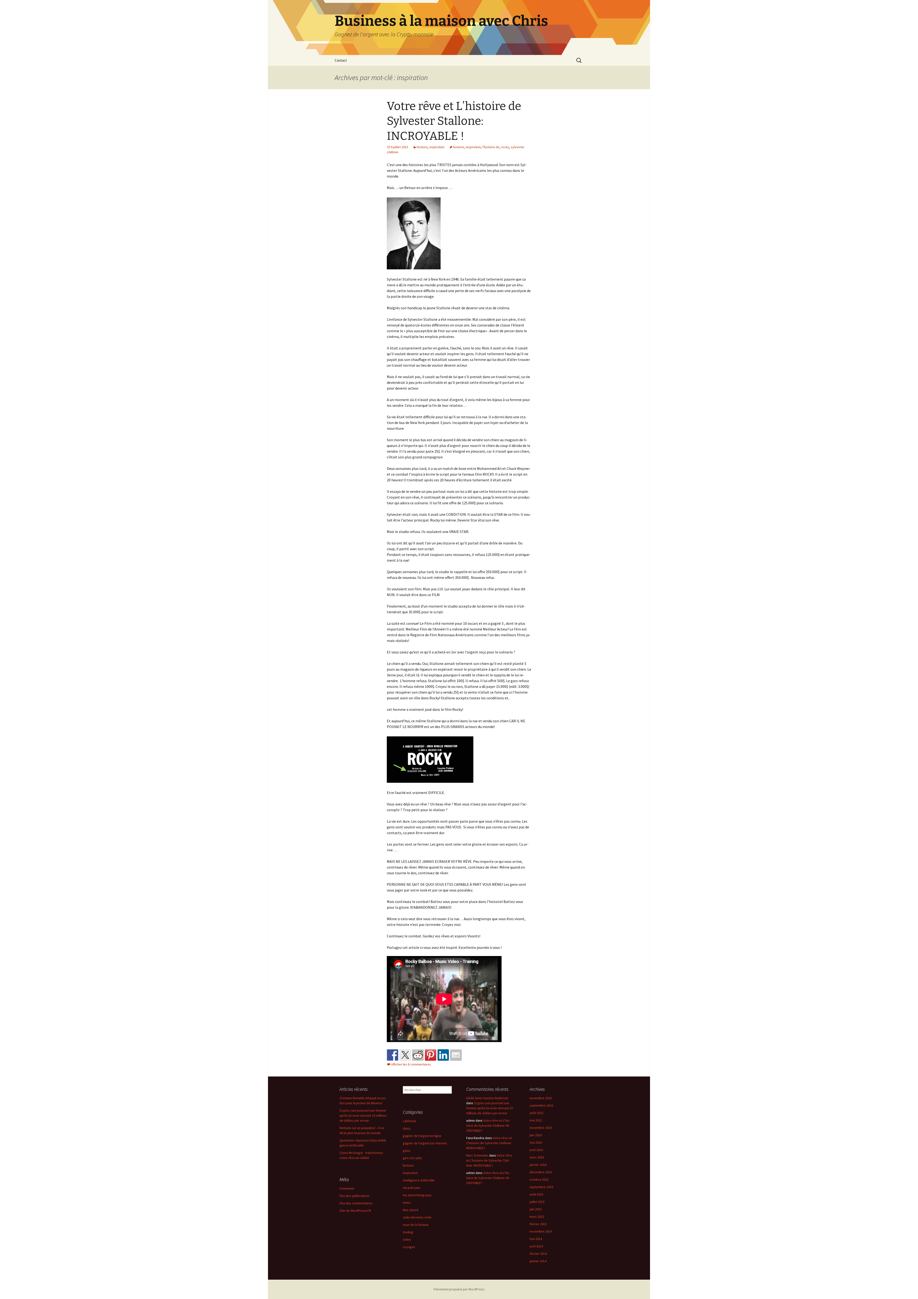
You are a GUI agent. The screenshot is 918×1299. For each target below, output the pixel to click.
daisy (406, 1128)
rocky (505, 147)
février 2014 (538, 1253)
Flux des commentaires (356, 1203)
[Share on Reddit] (418, 1055)
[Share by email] (456, 1055)
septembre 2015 (541, 1187)
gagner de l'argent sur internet (425, 1143)
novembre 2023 (541, 1098)
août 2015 (536, 1194)
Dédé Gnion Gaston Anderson (487, 1098)
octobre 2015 (539, 1179)
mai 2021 (536, 1120)
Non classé (410, 1210)
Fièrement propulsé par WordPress (459, 1289)
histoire (422, 147)
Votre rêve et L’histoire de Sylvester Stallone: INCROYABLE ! (454, 121)
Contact (341, 60)
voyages (409, 1247)
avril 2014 (536, 1246)
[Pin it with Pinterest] (430, 1055)
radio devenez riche (417, 1217)
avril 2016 (536, 1150)
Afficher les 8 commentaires (411, 1064)
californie (409, 1121)
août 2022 (536, 1113)
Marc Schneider (477, 1155)
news (406, 1202)
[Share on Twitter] (405, 1055)
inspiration (436, 147)
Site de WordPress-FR (355, 1210)
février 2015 (538, 1224)
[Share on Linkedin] (443, 1055)
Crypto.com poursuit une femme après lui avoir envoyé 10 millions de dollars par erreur (363, 1115)
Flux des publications (354, 1196)
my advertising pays (417, 1195)
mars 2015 (537, 1216)
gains (406, 1150)
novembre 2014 (541, 1231)
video (407, 1239)
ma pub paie (411, 1187)
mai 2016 (536, 1142)
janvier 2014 (538, 1261)
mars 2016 (537, 1157)
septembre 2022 (541, 1105)
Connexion (346, 1188)
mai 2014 (536, 1239)
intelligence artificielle (419, 1180)
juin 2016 (536, 1135)
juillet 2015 (537, 1202)
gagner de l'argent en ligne (422, 1136)
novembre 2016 (541, 1127)
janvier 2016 (538, 1165)
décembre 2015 (541, 1172)
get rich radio (412, 1158)
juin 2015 (536, 1209)
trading (408, 1232)
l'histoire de (490, 147)
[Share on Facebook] (392, 1055)
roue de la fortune (416, 1225)
